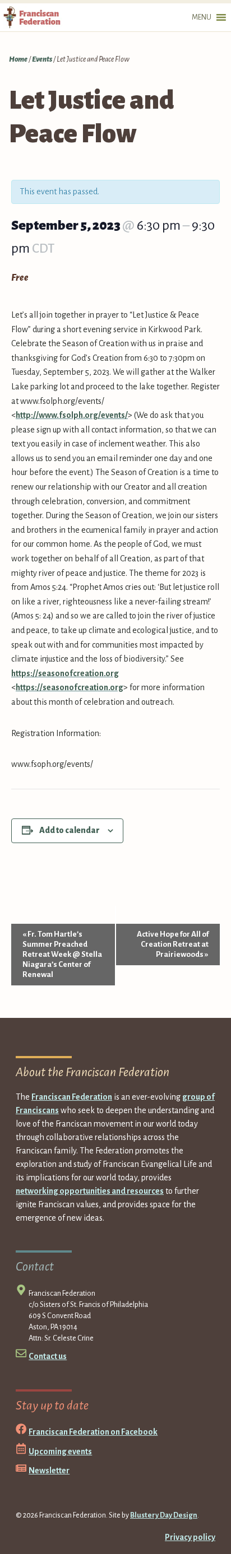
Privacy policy (190, 1537)
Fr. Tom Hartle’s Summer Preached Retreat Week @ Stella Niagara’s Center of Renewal (62, 954)
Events (42, 59)
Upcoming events (60, 1451)
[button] (201, 17)
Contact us (48, 1356)
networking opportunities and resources (90, 1191)
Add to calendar (69, 830)
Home (18, 59)
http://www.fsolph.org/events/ (72, 415)
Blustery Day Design (163, 1515)
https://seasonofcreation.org (65, 673)
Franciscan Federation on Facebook (93, 1431)
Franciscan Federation (71, 1096)
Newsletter (49, 1470)
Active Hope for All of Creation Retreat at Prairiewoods (173, 944)
